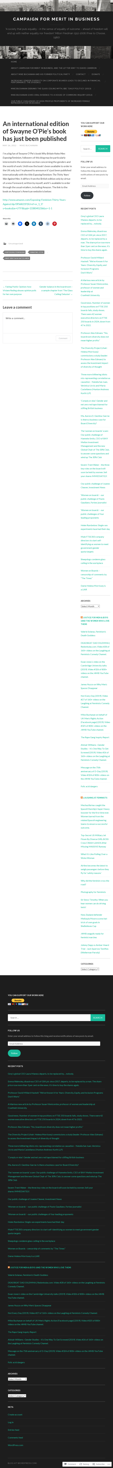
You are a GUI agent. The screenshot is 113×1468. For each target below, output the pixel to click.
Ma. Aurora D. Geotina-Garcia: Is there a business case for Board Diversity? (95, 420)
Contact (81, 74)
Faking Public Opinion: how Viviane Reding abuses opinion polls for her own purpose (19, 290)
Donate (96, 74)
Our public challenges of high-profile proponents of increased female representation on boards (50, 102)
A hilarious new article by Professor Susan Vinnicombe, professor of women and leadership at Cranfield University (94, 287)
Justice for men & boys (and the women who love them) (95, 620)
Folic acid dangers (89, 786)
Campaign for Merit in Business (56, 19)
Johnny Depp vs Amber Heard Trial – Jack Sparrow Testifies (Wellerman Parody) (95, 949)
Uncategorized (16, 243)
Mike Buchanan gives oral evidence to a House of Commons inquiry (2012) (51, 95)
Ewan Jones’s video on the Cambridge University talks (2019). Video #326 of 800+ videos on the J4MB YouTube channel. (94, 669)
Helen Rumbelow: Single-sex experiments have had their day (36, 1222)
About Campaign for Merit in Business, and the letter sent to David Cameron (54, 68)
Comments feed (15, 1437)
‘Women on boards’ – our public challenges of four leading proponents (92, 514)
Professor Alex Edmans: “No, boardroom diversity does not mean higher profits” (95, 337)
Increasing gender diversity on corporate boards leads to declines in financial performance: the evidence (55, 81)
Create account (15, 1414)
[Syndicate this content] (82, 617)
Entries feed (13, 1429)
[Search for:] (95, 148)
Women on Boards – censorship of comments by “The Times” (94, 574)
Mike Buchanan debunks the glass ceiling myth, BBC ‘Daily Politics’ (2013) (51, 88)
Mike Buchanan (29, 145)
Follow (87, 195)
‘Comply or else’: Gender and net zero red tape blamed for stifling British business (94, 404)
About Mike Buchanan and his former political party (40, 74)
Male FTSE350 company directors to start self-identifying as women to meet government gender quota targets (94, 544)
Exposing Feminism (15, 252)
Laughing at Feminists (95, 798)
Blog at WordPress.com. (22, 1463)
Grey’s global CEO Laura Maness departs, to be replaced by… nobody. (92, 220)
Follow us (87, 162)
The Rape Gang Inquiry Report (95, 737)
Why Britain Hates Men (17, 258)
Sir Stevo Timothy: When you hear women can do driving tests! (94, 903)
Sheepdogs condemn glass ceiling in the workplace (31, 1241)
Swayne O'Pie (37, 252)
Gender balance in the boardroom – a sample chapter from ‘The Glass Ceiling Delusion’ (56, 290)
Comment (63, 338)
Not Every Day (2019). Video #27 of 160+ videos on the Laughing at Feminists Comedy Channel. (52, 1313)
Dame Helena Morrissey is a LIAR (23, 1256)
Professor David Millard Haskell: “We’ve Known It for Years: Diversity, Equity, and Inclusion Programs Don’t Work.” (94, 265)
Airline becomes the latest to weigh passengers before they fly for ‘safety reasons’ (95, 869)
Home (14, 62)
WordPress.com (15, 1445)
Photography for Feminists (93, 892)
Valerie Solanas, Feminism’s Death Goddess (28, 1275)
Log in (11, 1422)
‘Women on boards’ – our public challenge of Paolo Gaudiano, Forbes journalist (94, 499)
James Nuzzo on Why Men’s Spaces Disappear (29, 1305)
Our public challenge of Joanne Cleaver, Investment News (35, 1199)
